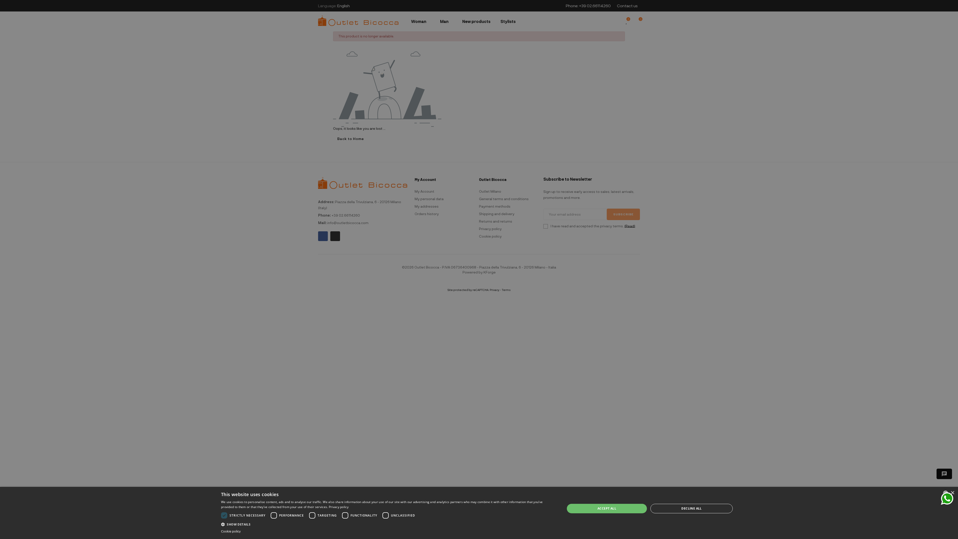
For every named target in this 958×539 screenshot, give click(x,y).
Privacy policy (339, 507)
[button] (388, 524)
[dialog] (479, 513)
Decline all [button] (691, 508)
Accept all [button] (607, 508)
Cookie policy (231, 531)
